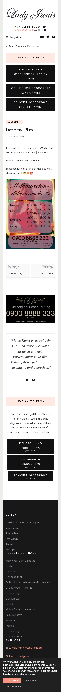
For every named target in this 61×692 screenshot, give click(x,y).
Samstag (11, 620)
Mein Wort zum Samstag (20, 561)
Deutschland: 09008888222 (31, 447)
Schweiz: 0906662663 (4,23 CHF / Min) (31, 105)
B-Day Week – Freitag (19, 588)
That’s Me (12, 533)
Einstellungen (14, 686)
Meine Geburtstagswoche (21, 609)
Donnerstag (13, 593)
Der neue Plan (14, 577)
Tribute (10, 544)
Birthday (11, 604)
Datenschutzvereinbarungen (22, 522)
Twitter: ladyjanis (19, 656)
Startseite (10, 46)
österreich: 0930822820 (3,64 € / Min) (30, 90)
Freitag (10, 566)
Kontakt (10, 550)
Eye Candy (12, 539)
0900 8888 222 (24, 30)
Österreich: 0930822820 (31, 463)
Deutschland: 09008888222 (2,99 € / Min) (30, 74)
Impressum (12, 528)
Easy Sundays (14, 615)
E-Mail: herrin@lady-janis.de (25, 648)
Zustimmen (12, 680)
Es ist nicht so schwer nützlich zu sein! (28, 582)
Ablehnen (31, 680)
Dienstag (11, 571)
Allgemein (21, 46)
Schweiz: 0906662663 (31, 476)
